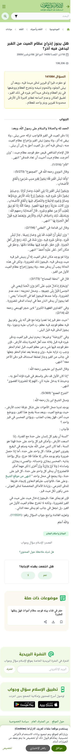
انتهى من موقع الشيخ (18, 476)
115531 (16, 515)
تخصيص (7, 748)
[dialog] (35, 739)
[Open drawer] (3, 6)
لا (28, 575)
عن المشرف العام (40, 721)
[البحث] (5, 16)
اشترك (10, 669)
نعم (45, 575)
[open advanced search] (16, 16)
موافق (59, 748)
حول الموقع (58, 721)
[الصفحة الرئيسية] (68, 29)
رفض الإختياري (38, 748)
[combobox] (44, 16)
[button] (61, 621)
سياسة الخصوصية (19, 721)
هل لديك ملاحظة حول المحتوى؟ (36, 552)
